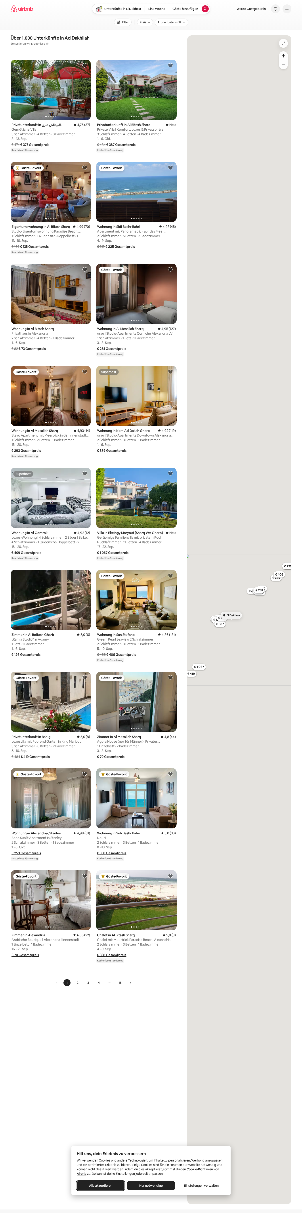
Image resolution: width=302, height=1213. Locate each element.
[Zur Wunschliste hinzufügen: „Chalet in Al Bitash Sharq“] (170, 875)
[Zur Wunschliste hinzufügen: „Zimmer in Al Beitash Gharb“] (84, 575)
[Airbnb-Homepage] (22, 9)
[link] (56, 982)
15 (120, 983)
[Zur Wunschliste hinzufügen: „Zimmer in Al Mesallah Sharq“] (170, 677)
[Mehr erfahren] (47, 43)
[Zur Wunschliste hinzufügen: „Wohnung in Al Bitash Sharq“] (84, 269)
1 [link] (67, 983)
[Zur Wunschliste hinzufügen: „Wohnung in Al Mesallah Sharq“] (170, 269)
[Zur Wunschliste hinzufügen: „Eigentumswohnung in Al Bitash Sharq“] (84, 167)
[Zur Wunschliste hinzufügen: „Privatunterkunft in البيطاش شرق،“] (84, 65)
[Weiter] (130, 982)
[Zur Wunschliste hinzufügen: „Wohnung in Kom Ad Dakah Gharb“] (170, 371)
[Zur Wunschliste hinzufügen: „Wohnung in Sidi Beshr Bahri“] (170, 167)
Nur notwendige (151, 1186)
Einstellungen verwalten (201, 1186)
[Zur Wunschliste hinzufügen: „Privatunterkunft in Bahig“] (84, 677)
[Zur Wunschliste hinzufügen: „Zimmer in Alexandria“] (84, 875)
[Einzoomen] (283, 55)
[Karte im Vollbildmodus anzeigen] (283, 43)
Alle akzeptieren (100, 1186)
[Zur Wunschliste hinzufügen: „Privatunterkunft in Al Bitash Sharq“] (170, 65)
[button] (34, 145)
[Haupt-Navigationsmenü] (287, 8)
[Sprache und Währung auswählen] (275, 8)
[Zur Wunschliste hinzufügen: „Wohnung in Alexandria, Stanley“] (84, 773)
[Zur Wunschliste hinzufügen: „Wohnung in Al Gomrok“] (84, 473)
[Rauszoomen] (283, 64)
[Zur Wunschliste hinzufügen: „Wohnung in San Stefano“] (170, 575)
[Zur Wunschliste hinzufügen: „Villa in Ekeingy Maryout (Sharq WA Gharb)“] (170, 473)
